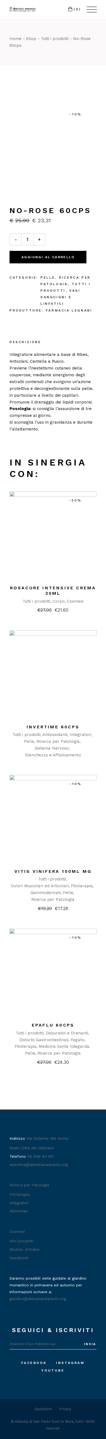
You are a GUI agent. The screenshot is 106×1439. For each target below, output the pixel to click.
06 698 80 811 (40, 1156)
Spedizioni (19, 1258)
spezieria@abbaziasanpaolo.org (39, 1164)
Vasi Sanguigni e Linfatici (60, 297)
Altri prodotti (21, 1241)
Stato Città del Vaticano (32, 1148)
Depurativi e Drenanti (67, 1033)
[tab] (25, 342)
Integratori (80, 734)
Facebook (33, 1363)
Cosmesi (75, 601)
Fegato (77, 1039)
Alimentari (19, 1211)
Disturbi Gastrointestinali (43, 1039)
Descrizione (25, 342)
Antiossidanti (54, 734)
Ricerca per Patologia (58, 741)
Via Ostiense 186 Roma (47, 1138)
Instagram (70, 1363)
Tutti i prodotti (36, 601)
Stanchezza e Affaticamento (53, 755)
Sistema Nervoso (52, 748)
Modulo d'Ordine (25, 1249)
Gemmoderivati (45, 892)
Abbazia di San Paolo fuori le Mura (44, 1421)
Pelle (47, 277)
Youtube (52, 1370)
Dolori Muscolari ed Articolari (40, 885)
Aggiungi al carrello (47, 257)
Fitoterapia (82, 885)
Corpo (58, 601)
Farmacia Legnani (69, 310)
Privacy (65, 1409)
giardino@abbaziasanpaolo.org (38, 1298)
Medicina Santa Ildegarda (64, 1046)
